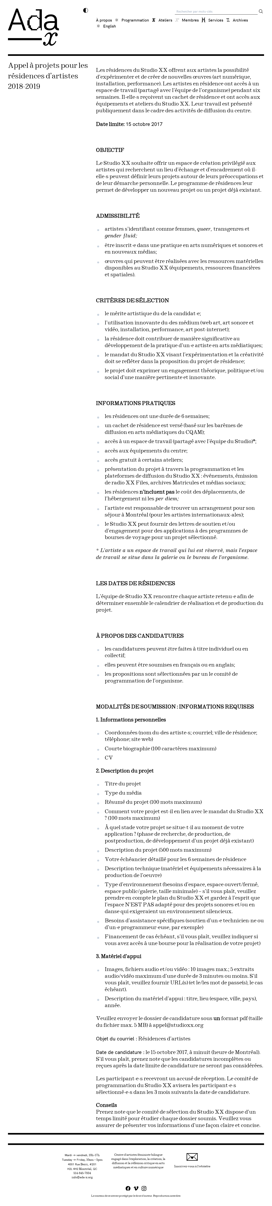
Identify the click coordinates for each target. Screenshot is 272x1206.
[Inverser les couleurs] (85, 10)
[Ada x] (33, 27)
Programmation (135, 20)
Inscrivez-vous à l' (192, 1166)
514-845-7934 (82, 1173)
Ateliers (165, 20)
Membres (190, 20)
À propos (104, 20)
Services (215, 20)
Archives (240, 20)
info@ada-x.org (82, 1177)
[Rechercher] (261, 11)
